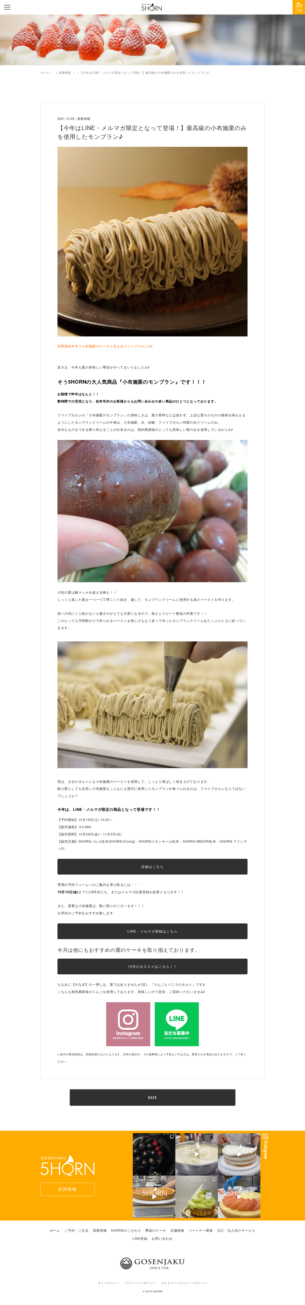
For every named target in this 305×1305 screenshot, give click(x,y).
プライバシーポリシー (140, 1283)
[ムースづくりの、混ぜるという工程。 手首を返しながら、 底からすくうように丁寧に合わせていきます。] (196, 1154)
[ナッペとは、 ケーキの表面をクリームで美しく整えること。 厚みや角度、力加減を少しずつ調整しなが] (239, 1154)
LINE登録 (140, 1238)
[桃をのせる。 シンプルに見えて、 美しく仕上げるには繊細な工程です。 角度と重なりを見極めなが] (239, 1197)
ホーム (45, 72)
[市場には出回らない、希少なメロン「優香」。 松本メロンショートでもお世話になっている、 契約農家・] (196, 1197)
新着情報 (65, 72)
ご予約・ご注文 (76, 1230)
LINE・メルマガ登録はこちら (152, 931)
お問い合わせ (162, 1238)
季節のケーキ (155, 1230)
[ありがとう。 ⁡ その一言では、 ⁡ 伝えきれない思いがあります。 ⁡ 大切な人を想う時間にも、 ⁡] (154, 1154)
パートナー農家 (200, 1230)
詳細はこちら (152, 866)
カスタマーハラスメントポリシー (184, 1283)
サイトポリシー (108, 1283)
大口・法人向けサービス (236, 1230)
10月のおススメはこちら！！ (152, 966)
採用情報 (67, 1189)
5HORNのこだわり (126, 1230)
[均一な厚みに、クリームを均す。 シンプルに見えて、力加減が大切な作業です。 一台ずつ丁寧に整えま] (154, 1197)
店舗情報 (177, 1230)
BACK (152, 1097)
